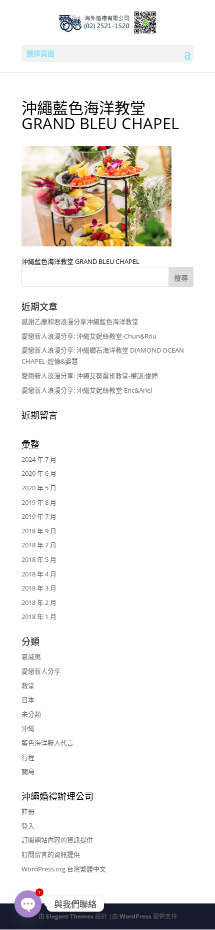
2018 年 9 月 (39, 530)
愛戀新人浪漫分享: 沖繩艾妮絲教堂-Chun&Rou (89, 336)
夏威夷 (31, 656)
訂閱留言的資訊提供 (51, 854)
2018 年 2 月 (39, 602)
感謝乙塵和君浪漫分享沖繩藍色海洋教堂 (80, 321)
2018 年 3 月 (39, 587)
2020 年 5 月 (39, 487)
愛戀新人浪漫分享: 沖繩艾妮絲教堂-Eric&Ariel (87, 390)
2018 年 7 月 (39, 544)
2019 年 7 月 (39, 516)
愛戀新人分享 (41, 671)
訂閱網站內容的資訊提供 (57, 839)
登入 (28, 825)
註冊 (28, 811)
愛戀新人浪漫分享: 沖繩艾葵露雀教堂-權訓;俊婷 (90, 375)
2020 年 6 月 (39, 473)
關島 (28, 771)
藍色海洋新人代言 (48, 742)
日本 (28, 699)
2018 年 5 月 (39, 559)
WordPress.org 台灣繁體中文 (64, 868)
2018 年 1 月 (39, 616)
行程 (28, 757)
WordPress (136, 916)
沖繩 (28, 728)
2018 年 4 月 (39, 573)
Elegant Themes (70, 916)
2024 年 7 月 (39, 459)
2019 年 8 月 (39, 502)
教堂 (28, 685)
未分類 (31, 714)
